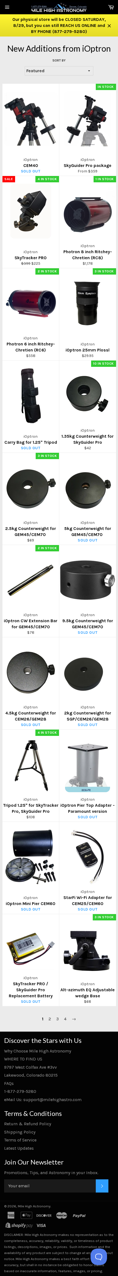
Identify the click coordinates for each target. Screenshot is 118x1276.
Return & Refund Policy (27, 1123)
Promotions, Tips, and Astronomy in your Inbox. (51, 1172)
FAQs (9, 1083)
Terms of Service (20, 1140)
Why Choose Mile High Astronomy (37, 1051)
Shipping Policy (19, 1132)
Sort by (59, 60)
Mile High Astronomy (34, 1206)
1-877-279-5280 (20, 1091)
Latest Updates (19, 1148)
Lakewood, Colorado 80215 (31, 1075)
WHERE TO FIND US (23, 1059)
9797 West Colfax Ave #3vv (30, 1067)
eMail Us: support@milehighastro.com (43, 1099)
